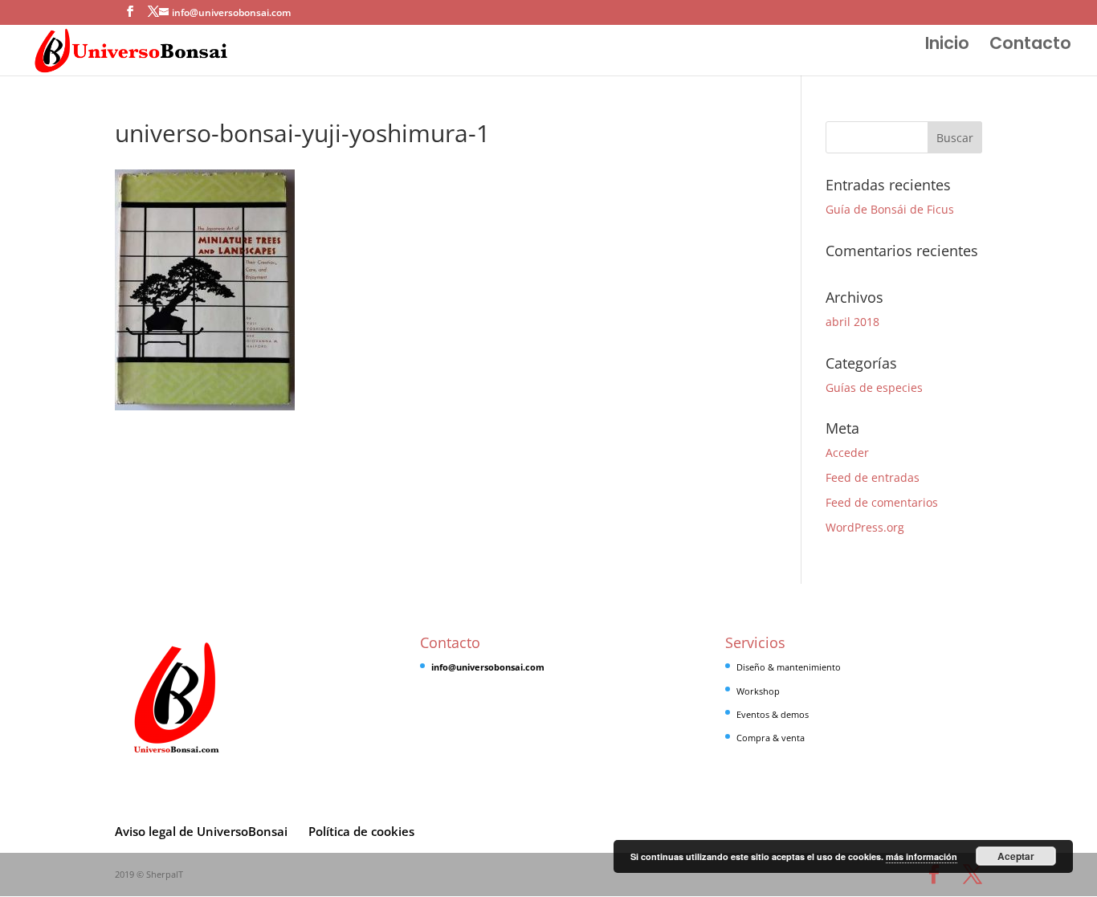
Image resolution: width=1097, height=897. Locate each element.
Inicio (947, 46)
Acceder (847, 452)
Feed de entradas (873, 477)
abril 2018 (852, 321)
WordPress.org (865, 527)
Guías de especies (874, 387)
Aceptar (1015, 856)
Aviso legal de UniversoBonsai (201, 831)
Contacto (1030, 46)
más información (921, 856)
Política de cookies (361, 831)
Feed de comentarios (882, 502)
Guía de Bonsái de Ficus (890, 209)
